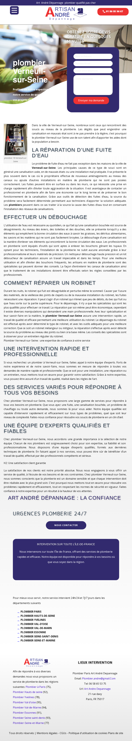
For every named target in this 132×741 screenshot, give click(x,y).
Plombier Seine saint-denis (29, 718)
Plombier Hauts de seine (27, 692)
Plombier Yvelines (23, 697)
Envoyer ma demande (91, 100)
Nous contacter (66, 525)
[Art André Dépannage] (66, 13)
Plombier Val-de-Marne (27, 707)
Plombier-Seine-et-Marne (28, 723)
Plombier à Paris (35, 687)
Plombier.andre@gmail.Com (98, 678)
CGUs (63, 733)
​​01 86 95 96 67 (114, 11)
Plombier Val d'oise (24, 702)
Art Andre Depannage (97, 689)
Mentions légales (47, 733)
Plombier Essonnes (24, 712)
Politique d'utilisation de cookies (88, 733)
